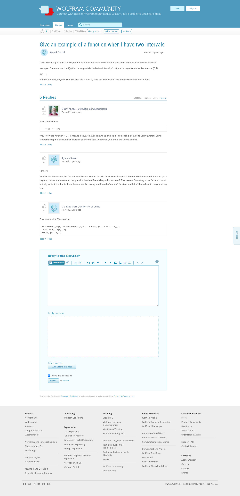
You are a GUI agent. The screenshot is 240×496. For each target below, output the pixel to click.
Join (177, 8)
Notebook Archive (72, 462)
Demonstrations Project (153, 448)
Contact (185, 468)
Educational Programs (114, 433)
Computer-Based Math (153, 433)
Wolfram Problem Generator (156, 421)
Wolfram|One (31, 417)
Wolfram (176, 483)
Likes (155, 98)
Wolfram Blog (109, 470)
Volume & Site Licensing (36, 468)
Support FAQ (187, 441)
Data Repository (72, 431)
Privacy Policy (197, 483)
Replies (147, 98)
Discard (66, 381)
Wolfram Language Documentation (112, 423)
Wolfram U (108, 417)
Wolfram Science (150, 461)
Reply (43, 84)
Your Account (187, 430)
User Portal (186, 426)
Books (106, 459)
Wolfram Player (32, 461)
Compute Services (33, 430)
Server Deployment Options (38, 473)
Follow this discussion (61, 375)
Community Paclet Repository (78, 439)
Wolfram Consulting (73, 417)
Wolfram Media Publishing (155, 466)
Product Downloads (191, 421)
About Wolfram (188, 459)
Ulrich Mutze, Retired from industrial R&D (84, 108)
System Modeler (32, 434)
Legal (186, 483)
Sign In (193, 8)
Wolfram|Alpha (149, 417)
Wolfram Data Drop (151, 453)
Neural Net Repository (74, 444)
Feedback (237, 235)
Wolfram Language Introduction (118, 440)
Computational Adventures (155, 441)
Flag (50, 84)
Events (184, 472)
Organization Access (191, 434)
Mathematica (31, 421)
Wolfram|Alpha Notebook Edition (41, 441)
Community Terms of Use (124, 396)
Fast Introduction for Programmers (113, 446)
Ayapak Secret (57, 52)
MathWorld (147, 457)
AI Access (29, 426)
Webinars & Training (112, 429)
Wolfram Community (113, 466)
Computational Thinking (154, 437)
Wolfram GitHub (72, 467)
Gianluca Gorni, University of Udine (81, 206)
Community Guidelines (69, 396)
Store (184, 417)
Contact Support (189, 446)
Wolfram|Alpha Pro (34, 446)
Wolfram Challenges (152, 426)
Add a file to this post (62, 367)
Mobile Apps (31, 450)
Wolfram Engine (32, 457)
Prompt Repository (73, 448)
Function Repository (74, 435)
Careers (185, 464)
